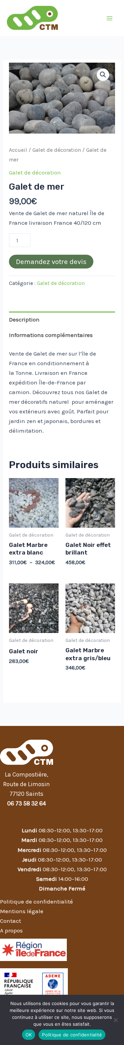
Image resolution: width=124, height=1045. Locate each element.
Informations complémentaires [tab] (51, 334)
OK (28, 1034)
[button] (103, 74)
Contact (10, 920)
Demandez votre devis (51, 261)
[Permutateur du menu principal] (109, 18)
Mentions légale (21, 911)
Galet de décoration (56, 150)
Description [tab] (24, 319)
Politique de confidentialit (35, 901)
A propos (11, 930)
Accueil (18, 150)
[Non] (115, 1019)
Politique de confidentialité (72, 1034)
